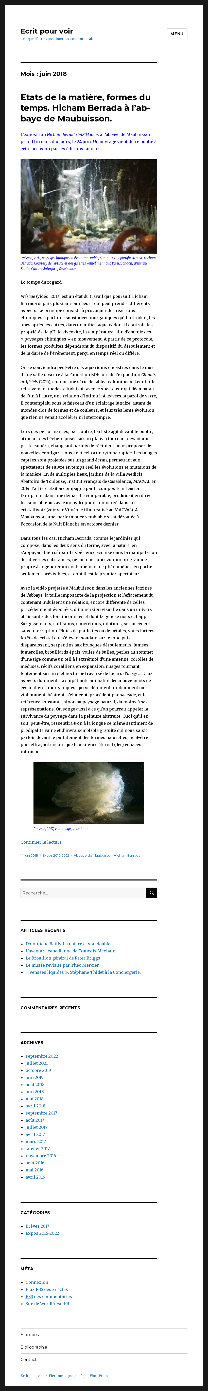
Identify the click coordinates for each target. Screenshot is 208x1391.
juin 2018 (35, 1091)
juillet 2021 (37, 1063)
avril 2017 (35, 1134)
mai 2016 (34, 1169)
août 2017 (35, 1120)
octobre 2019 (38, 1070)
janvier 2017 (38, 1148)
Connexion (37, 1282)
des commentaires (49, 1296)
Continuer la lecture (41, 842)
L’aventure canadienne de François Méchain (70, 950)
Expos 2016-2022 (56, 855)
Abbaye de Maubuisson (93, 855)
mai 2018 (35, 1098)
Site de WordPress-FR (47, 1303)
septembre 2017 (41, 1113)
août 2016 (35, 1162)
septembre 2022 (42, 1056)
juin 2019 (35, 1077)
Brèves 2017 (37, 1226)
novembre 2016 (41, 1155)
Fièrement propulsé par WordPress (78, 1376)
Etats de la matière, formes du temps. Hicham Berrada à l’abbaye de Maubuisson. (86, 107)
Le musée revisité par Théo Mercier (62, 965)
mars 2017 (36, 1141)
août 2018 (35, 1084)
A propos (30, 1334)
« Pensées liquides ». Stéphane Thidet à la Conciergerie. (83, 972)
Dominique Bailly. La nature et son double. (68, 943)
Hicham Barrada (127, 855)
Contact (29, 1359)
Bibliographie (34, 1347)
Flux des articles (47, 1289)
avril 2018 (35, 1105)
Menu (177, 34)
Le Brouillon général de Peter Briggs (63, 958)
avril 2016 (35, 1177)
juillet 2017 (36, 1127)
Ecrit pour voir (47, 31)
